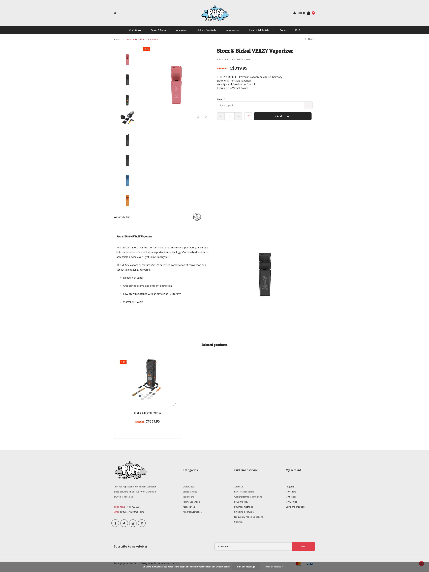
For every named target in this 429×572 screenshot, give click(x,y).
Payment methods (243, 506)
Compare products (295, 506)
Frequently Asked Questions (248, 516)
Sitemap (238, 521)
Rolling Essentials (206, 30)
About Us (238, 486)
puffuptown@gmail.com (132, 511)
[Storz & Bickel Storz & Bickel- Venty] (147, 378)
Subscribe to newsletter (130, 546)
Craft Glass (135, 30)
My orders (291, 491)
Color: (221, 99)
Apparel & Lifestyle (259, 30)
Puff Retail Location (244, 491)
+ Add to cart (283, 116)
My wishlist (291, 501)
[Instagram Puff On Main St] (133, 523)
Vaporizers (181, 30)
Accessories (232, 30)
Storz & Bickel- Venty (147, 412)
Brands (283, 30)
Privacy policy (241, 501)
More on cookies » (274, 567)
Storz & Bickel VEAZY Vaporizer (142, 39)
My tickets (291, 496)
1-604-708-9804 (133, 506)
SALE (297, 30)
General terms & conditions (248, 496)
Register (290, 486)
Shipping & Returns (244, 511)
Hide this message (246, 567)
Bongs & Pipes (158, 30)
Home (117, 39)
